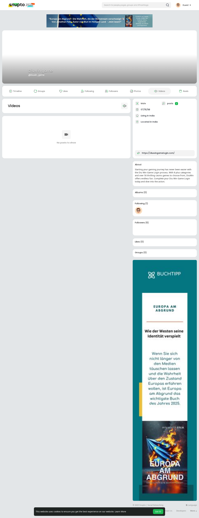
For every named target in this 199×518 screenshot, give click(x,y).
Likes (137, 242)
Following (140, 203)
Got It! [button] (158, 511)
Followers (140, 222)
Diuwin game (40, 70)
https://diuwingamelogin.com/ (158, 153)
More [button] (192, 510)
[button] (136, 5)
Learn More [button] (120, 511)
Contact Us (167, 511)
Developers (181, 511)
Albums (139, 192)
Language (192, 505)
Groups (139, 252)
